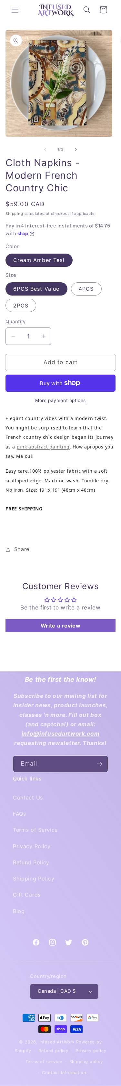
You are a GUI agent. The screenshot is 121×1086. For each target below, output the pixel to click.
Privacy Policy (32, 846)
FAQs (19, 813)
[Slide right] (76, 149)
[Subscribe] (99, 764)
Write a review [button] (61, 625)
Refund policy (53, 1050)
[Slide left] (45, 149)
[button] (15, 10)
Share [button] (21, 549)
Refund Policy (31, 862)
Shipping (14, 213)
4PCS (86, 289)
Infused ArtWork (57, 1042)
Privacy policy (91, 1050)
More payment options (60, 400)
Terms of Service (35, 830)
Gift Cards (27, 894)
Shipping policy (86, 1061)
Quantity (15, 322)
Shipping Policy (33, 878)
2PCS (20, 305)
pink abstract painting (43, 447)
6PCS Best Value (36, 289)
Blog (19, 911)
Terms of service (43, 1061)
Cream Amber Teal (39, 260)
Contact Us (28, 797)
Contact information (64, 1072)
